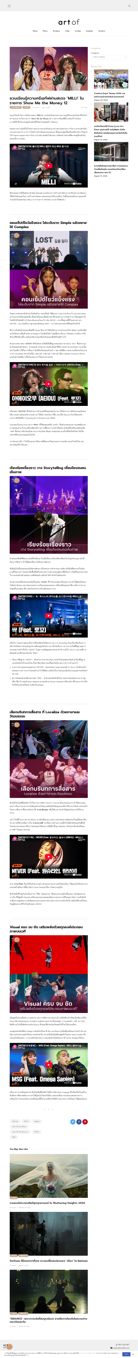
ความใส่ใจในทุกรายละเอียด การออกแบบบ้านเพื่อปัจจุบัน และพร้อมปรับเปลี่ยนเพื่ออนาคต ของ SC (111, 169)
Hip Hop (15, 1121)
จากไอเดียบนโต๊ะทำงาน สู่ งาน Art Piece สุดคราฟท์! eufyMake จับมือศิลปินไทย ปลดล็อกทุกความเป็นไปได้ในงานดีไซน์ (110, 131)
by (36, 107)
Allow (126, 1354)
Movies (23, 1255)
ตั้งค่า (28, 1355)
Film (26, 107)
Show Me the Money (19, 1126)
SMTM (36, 1132)
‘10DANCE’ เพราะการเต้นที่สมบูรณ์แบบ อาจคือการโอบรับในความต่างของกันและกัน (48, 1320)
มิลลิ (13, 1137)
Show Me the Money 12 (20, 1132)
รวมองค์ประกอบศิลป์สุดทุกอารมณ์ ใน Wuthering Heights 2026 (47, 1203)
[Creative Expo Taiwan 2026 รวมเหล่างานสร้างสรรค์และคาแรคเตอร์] (111, 79)
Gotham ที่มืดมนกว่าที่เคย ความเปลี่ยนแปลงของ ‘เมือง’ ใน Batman (49, 1261)
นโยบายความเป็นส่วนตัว (87, 1353)
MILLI (26, 1121)
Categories (95, 53)
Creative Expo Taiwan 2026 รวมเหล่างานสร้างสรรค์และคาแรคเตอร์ (109, 95)
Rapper (36, 1121)
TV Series (16, 107)
